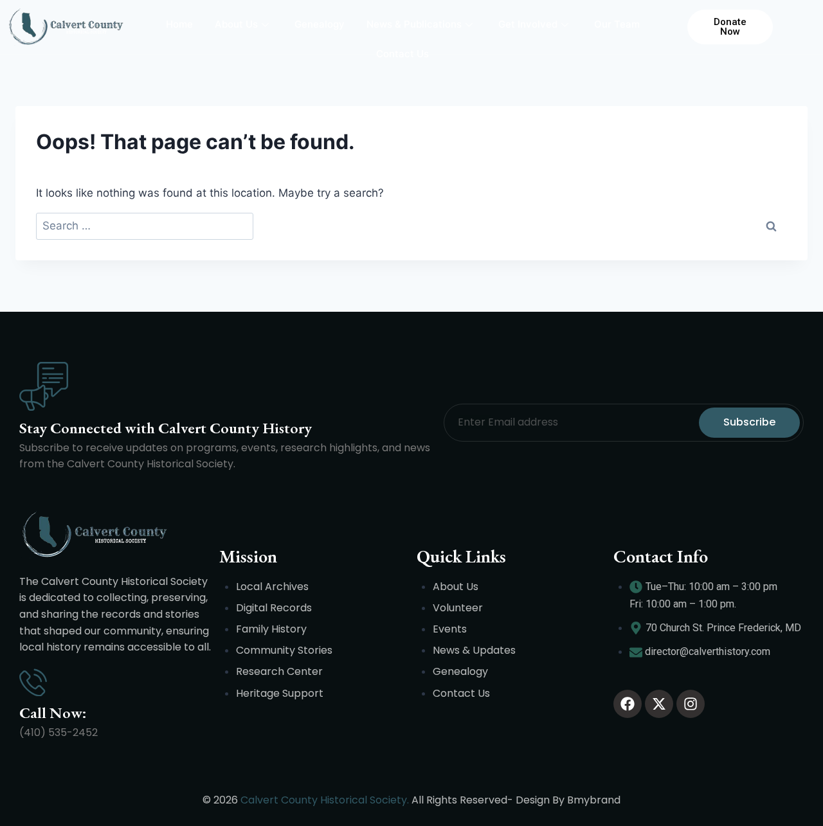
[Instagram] (690, 704)
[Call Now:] (33, 682)
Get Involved (527, 24)
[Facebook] (627, 704)
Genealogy (319, 24)
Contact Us (402, 54)
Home (179, 24)
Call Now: (53, 713)
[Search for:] (144, 226)
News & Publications (414, 24)
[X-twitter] (659, 704)
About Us (236, 24)
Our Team (617, 24)
